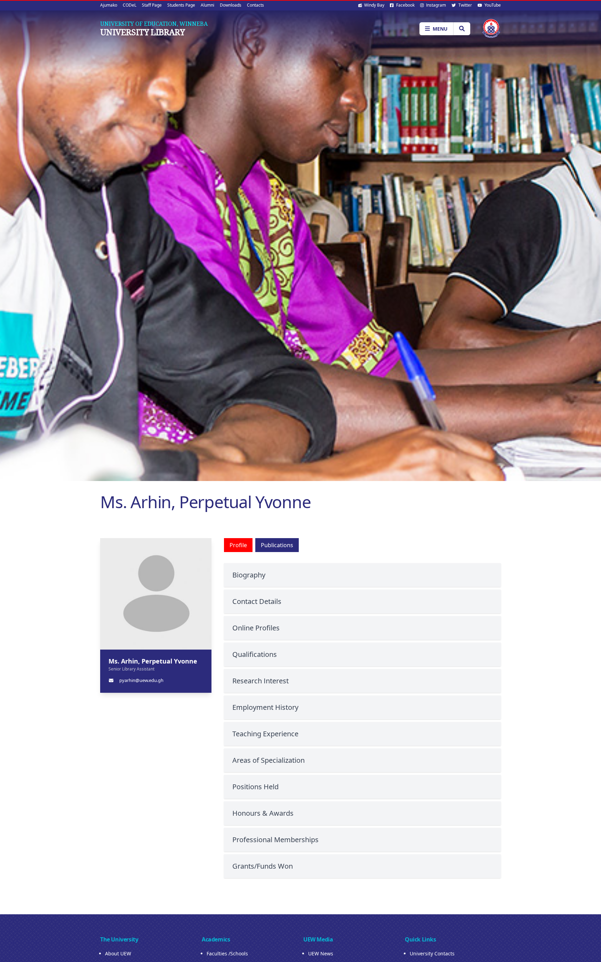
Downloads (230, 5)
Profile (238, 545)
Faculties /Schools (227, 953)
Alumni (207, 5)
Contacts (255, 5)
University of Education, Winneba (154, 23)
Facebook (405, 5)
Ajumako (108, 5)
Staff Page (152, 5)
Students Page (181, 5)
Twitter (464, 5)
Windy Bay (373, 5)
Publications (277, 545)
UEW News (320, 953)
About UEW (118, 953)
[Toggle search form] (461, 28)
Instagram (435, 5)
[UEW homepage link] (491, 28)
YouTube (492, 5)
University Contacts (432, 953)
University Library (142, 32)
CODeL (129, 5)
